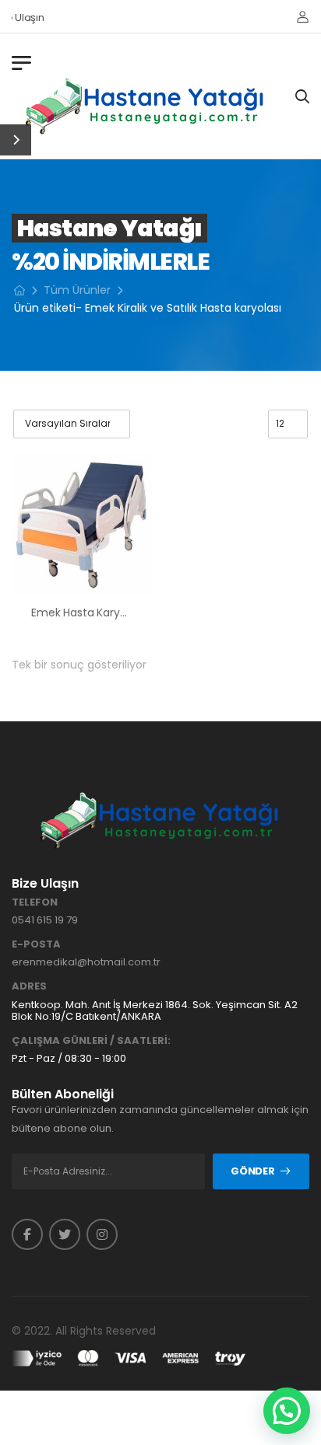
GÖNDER (252, 1171)
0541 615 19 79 (45, 920)
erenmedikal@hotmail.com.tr (86, 962)
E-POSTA (36, 944)
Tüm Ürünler (77, 290)
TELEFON (35, 902)
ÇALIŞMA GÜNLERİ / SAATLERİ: (91, 1041)
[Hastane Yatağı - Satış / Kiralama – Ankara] (146, 105)
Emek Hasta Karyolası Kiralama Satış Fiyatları (148, 612)
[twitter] (64, 1234)
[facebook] (27, 1234)
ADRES (29, 986)
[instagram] (102, 1234)
